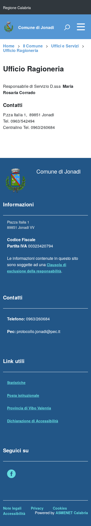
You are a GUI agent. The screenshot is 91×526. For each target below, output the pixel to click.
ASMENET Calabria (72, 512)
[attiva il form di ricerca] (67, 27)
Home (9, 46)
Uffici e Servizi (65, 46)
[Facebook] (11, 474)
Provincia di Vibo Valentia (29, 407)
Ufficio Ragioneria (20, 50)
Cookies (60, 508)
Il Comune (33, 46)
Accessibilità (14, 513)
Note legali (12, 508)
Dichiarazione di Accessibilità (32, 420)
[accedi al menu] (81, 27)
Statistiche (16, 382)
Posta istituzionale (23, 395)
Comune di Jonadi (36, 27)
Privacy (37, 508)
